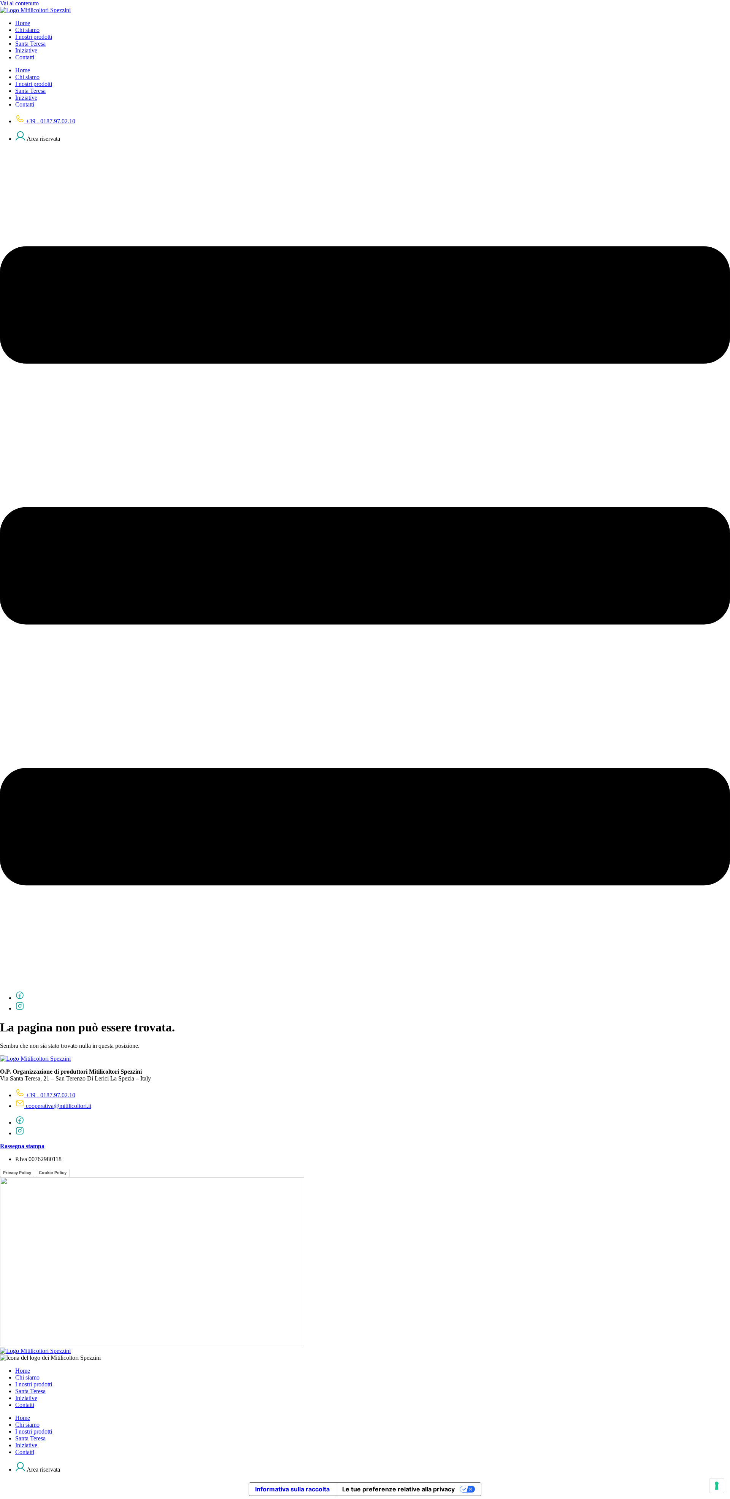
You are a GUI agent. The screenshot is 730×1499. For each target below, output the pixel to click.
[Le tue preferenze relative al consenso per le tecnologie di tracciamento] (716, 1485)
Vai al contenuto (19, 3)
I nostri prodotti (33, 36)
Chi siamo (27, 30)
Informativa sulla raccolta (292, 1489)
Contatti (24, 57)
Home (22, 23)
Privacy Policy (17, 1172)
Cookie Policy (53, 1172)
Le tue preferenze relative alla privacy (398, 1489)
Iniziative (26, 50)
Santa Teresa (30, 43)
